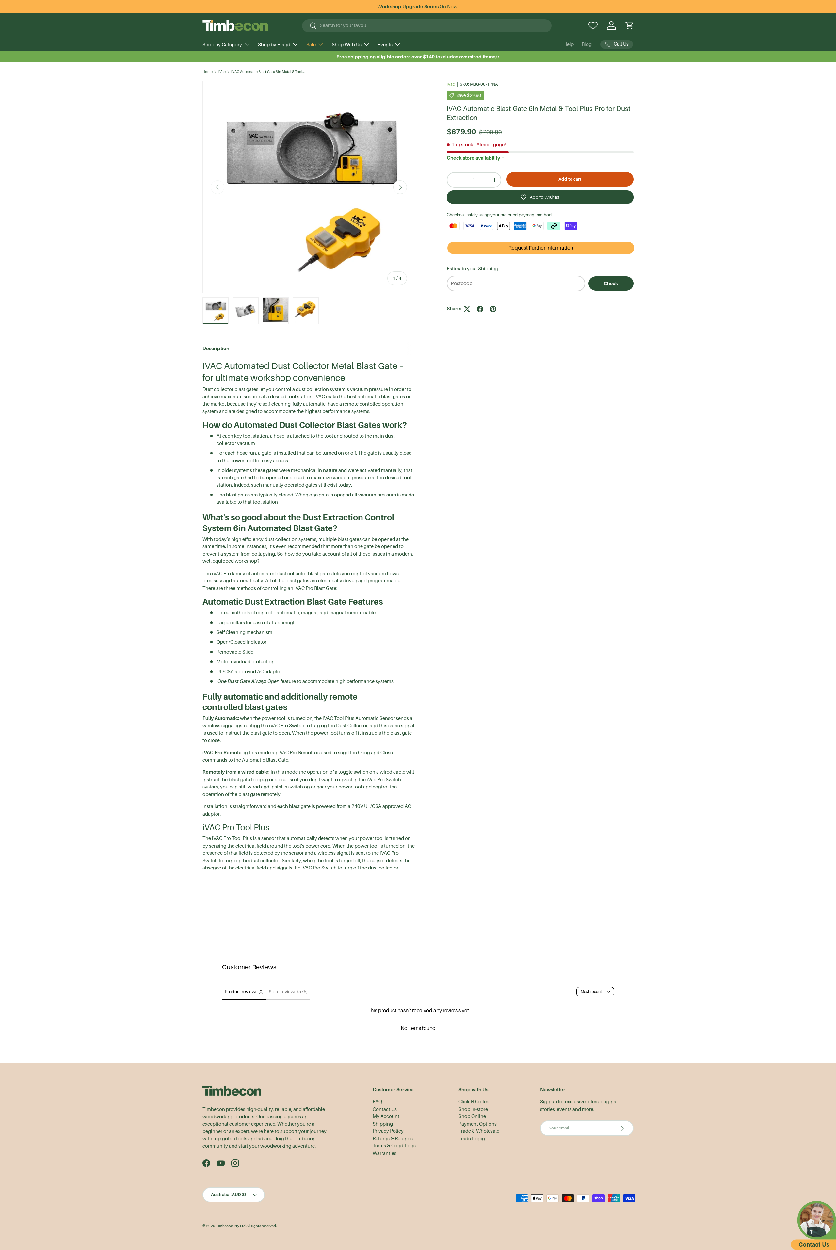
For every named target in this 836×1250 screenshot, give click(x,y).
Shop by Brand (274, 44)
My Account (386, 1116)
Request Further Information (540, 248)
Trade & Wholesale (478, 1131)
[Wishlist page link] (593, 25)
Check (611, 283)
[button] (629, 25)
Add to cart (569, 179)
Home (207, 71)
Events (385, 44)
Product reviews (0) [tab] (244, 991)
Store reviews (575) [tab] (288, 991)
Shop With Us (347, 44)
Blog (587, 44)
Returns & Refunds (393, 1138)
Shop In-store (473, 1109)
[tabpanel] (308, 616)
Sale (311, 44)
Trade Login (471, 1138)
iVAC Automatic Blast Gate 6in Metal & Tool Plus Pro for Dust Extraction (268, 71)
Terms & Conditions (394, 1145)
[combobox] (427, 25)
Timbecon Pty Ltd (231, 1226)
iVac (222, 71)
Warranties (384, 1153)
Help (568, 44)
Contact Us (385, 1109)
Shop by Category (222, 44)
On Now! (418, 6)
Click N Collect (474, 1101)
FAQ (377, 1101)
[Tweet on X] (467, 309)
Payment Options (477, 1124)
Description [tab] (215, 348)
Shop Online (472, 1116)
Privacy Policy (388, 1131)
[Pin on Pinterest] (493, 309)
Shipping (383, 1124)
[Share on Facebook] (480, 309)
